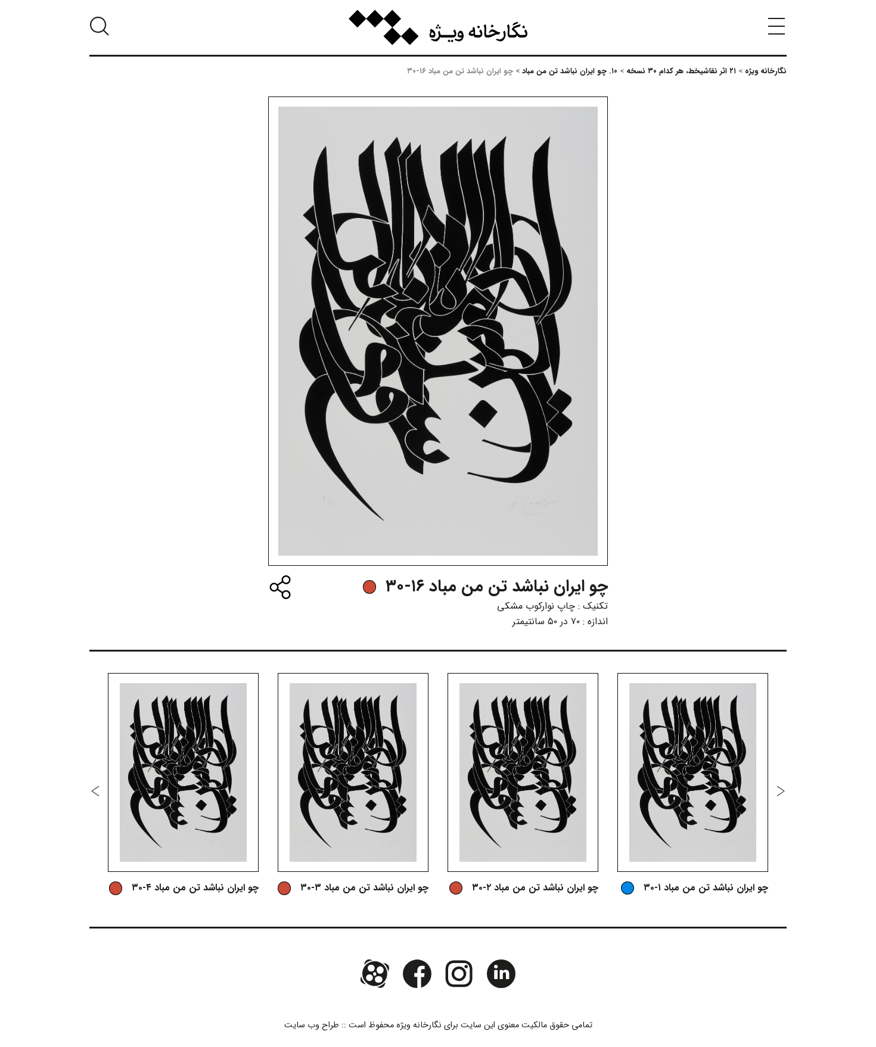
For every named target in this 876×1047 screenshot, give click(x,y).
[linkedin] (500, 974)
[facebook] (417, 974)
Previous (781, 791)
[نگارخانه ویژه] (438, 27)
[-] (369, 586)
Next (95, 791)
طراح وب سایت (311, 1025)
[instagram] (459, 974)
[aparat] (375, 974)
